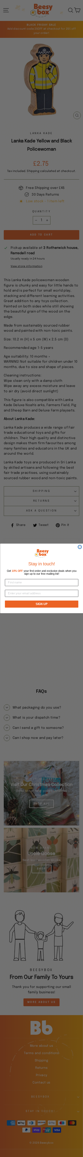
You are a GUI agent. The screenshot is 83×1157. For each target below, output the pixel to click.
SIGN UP (41, 604)
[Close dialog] (80, 547)
